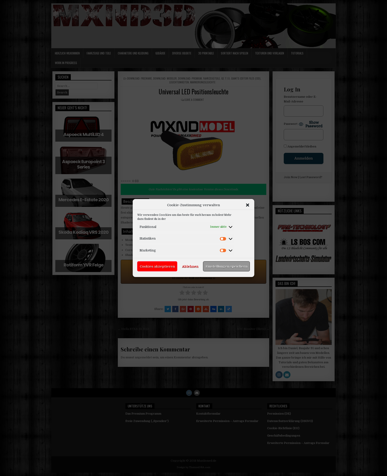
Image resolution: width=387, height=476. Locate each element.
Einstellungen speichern (226, 266)
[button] (247, 205)
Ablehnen (190, 266)
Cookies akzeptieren (157, 266)
